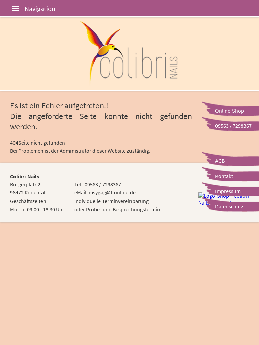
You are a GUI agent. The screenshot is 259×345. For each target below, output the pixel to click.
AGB (220, 160)
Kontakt (224, 175)
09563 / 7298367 (233, 125)
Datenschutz (229, 206)
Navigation (10, 9)
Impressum (228, 191)
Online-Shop (229, 110)
